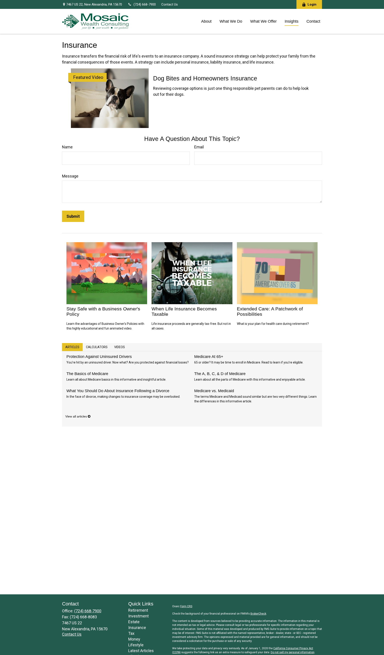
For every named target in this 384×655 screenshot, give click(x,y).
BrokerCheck (258, 613)
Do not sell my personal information (292, 652)
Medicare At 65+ (208, 356)
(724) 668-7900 (145, 4)
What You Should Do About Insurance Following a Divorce (117, 391)
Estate (134, 621)
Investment (138, 616)
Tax (131, 633)
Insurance (137, 627)
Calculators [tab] (97, 347)
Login (312, 4)
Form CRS (186, 606)
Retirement (138, 610)
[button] (206, 21)
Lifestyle (136, 645)
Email (199, 147)
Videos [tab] (119, 347)
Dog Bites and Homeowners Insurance (205, 78)
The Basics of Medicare (87, 373)
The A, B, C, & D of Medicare (220, 373)
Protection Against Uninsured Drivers (99, 356)
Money (134, 639)
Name (67, 147)
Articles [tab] (72, 347)
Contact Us (169, 4)
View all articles (76, 416)
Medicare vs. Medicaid (214, 391)
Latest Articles (141, 650)
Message (70, 176)
